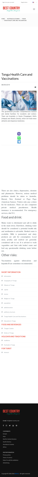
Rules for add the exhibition (10, 460)
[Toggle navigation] (34, 9)
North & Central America (9, 439)
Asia (4, 436)
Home (3, 18)
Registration (24, 2)
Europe (5, 434)
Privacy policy (7, 455)
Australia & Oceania (13, 18)
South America (7, 442)
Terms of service (7, 457)
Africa (4, 447)
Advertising (6, 463)
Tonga (24, 18)
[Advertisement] (19, 46)
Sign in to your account (8, 2)
